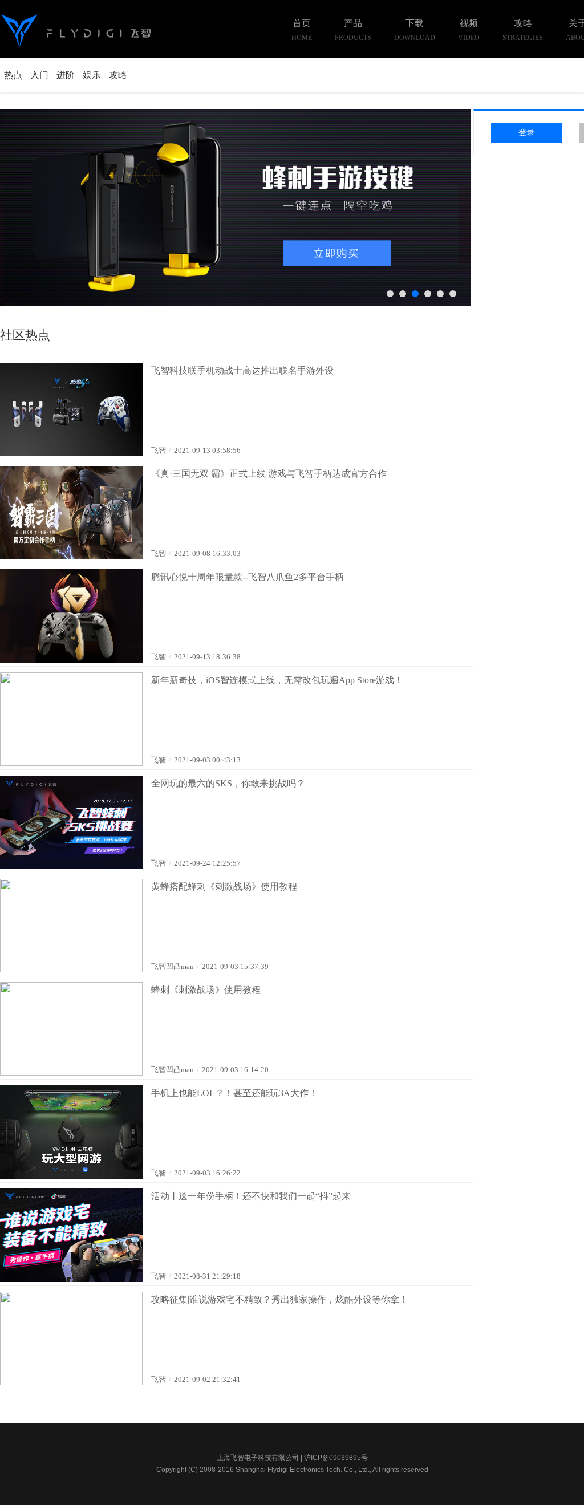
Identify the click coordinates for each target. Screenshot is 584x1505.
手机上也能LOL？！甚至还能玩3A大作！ (234, 1093)
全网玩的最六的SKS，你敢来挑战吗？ (228, 783)
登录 (526, 132)
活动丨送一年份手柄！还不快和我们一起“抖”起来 (251, 1196)
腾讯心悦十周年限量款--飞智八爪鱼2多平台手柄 (247, 577)
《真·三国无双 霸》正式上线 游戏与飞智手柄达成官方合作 (269, 473)
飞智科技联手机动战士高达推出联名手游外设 (242, 370)
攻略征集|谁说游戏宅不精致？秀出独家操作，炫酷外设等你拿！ (279, 1299)
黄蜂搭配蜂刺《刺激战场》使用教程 (224, 886)
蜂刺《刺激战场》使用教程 (206, 990)
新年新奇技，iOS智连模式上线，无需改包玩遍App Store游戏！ (277, 680)
